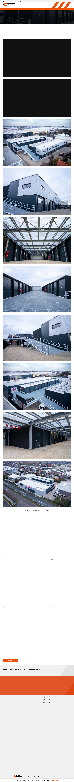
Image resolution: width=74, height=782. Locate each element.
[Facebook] (68, 1)
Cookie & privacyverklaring (48, 780)
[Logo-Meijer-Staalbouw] (9, 5)
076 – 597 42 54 (36, 775)
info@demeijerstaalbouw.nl (38, 776)
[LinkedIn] (70, 1)
